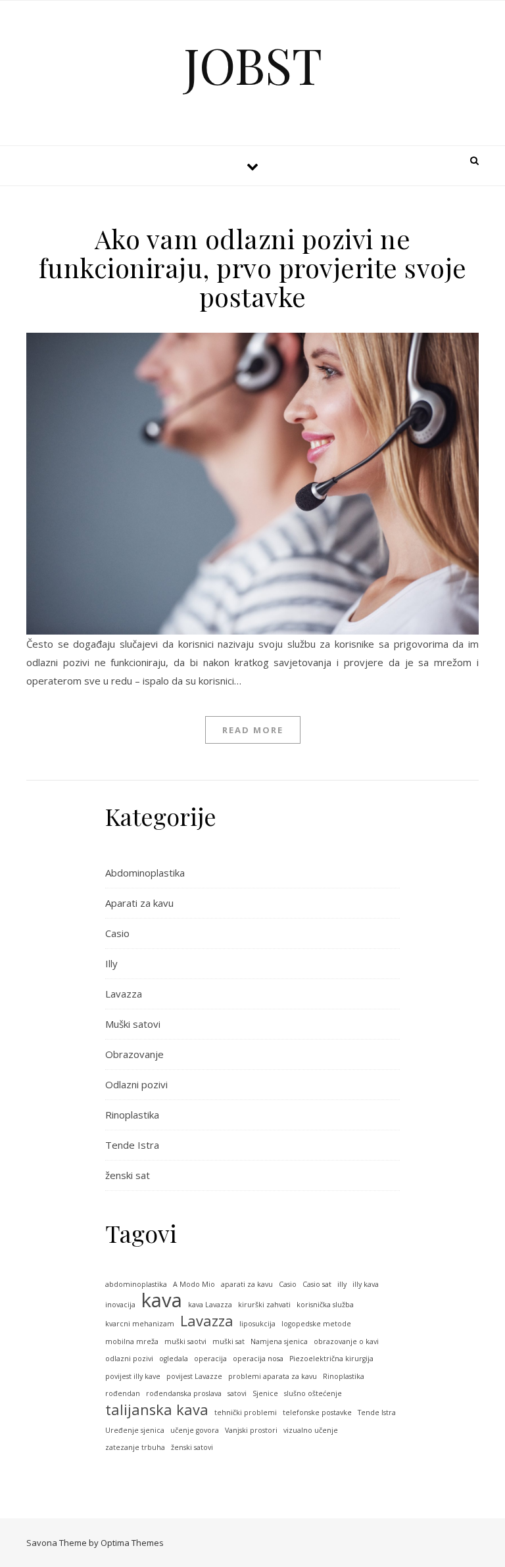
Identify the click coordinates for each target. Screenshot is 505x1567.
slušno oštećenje (313, 1393)
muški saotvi (185, 1341)
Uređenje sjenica (134, 1430)
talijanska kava (156, 1410)
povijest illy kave (132, 1376)
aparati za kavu (247, 1284)
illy (342, 1284)
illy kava (365, 1284)
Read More (252, 730)
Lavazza (123, 993)
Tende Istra (132, 1144)
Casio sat (316, 1284)
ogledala (173, 1358)
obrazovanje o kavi (346, 1341)
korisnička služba (325, 1304)
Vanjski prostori (251, 1430)
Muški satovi (132, 1023)
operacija (210, 1358)
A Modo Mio (194, 1284)
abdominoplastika (136, 1284)
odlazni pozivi (129, 1358)
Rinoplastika (132, 1114)
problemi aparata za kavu (272, 1376)
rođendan (122, 1393)
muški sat (228, 1341)
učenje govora (194, 1430)
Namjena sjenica (279, 1341)
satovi (237, 1393)
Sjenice (265, 1393)
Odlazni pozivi (136, 1084)
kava (161, 1300)
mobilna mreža (131, 1341)
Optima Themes (132, 1543)
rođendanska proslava (184, 1393)
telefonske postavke (317, 1412)
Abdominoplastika (145, 872)
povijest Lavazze (194, 1376)
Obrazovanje (134, 1054)
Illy (111, 963)
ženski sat (127, 1175)
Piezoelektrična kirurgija (331, 1358)
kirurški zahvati (264, 1304)
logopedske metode (316, 1323)
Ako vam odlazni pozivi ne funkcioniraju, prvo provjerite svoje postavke (253, 267)
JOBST (252, 64)
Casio (117, 933)
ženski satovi (192, 1447)
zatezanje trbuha (135, 1447)
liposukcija (257, 1323)
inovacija (120, 1304)
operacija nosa (258, 1358)
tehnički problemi (245, 1412)
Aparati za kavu (139, 902)
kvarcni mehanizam (139, 1323)
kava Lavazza (210, 1304)
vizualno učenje (310, 1430)
